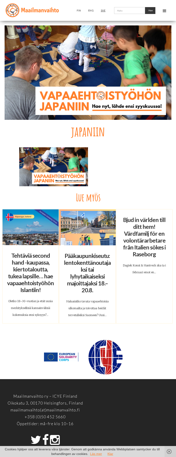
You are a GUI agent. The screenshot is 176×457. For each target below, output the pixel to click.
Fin (79, 10)
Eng (91, 10)
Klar (110, 454)
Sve (103, 10)
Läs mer (96, 454)
